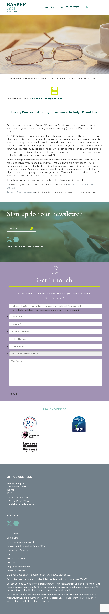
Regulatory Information (18, 566)
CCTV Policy (12, 533)
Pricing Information (16, 558)
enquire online (54, 7)
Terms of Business (16, 570)
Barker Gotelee (76, 184)
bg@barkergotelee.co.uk (22, 504)
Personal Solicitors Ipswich (21, 192)
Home (12, 78)
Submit (13, 394)
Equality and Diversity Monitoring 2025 (26, 546)
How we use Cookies (17, 550)
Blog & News (23, 78)
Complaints (12, 538)
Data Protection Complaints (21, 542)
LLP (9, 554)
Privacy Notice (14, 562)
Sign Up (13, 228)
